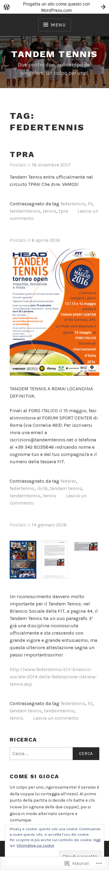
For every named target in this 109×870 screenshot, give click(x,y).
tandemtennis (25, 211)
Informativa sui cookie (35, 845)
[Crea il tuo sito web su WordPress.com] (54, 7)
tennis (49, 211)
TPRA (22, 154)
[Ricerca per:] (54, 753)
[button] (23, 563)
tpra (63, 211)
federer (68, 481)
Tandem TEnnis (54, 54)
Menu (58, 25)
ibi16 (42, 488)
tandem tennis (66, 488)
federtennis (73, 204)
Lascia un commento (56, 718)
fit (90, 204)
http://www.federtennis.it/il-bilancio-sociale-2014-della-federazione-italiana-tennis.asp (53, 676)
